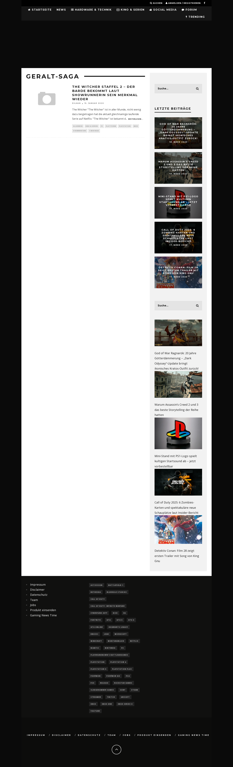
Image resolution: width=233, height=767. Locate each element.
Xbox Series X (125, 704)
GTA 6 (131, 620)
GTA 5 (120, 620)
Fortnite (96, 620)
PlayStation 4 (118, 662)
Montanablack (116, 641)
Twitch (111, 697)
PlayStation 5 (98, 669)
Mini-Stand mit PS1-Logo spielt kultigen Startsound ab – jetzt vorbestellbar (178, 201)
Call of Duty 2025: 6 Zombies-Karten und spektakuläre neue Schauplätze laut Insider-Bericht (178, 235)
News (61, 9)
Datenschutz (38, 595)
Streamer (96, 697)
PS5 (92, 683)
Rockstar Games (123, 683)
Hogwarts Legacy (118, 627)
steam (134, 690)
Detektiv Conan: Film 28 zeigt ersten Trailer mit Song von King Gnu (178, 270)
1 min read (94, 131)
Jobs (33, 605)
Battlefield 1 (115, 585)
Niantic (95, 648)
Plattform (111, 126)
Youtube (95, 711)
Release (104, 683)
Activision (97, 585)
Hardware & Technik (93, 9)
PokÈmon (96, 676)
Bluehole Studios (117, 592)
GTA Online (97, 627)
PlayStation (125, 126)
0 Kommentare (79, 131)
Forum (190, 9)
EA (124, 613)
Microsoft (121, 634)
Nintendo (110, 648)
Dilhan (76, 103)
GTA (109, 620)
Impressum (38, 584)
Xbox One (107, 704)
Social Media (164, 9)
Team (34, 600)
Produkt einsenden (43, 610)
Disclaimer (37, 589)
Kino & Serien (132, 9)
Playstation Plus (122, 669)
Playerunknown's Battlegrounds (109, 655)
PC (102, 126)
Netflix (134, 641)
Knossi (94, 634)
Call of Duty (98, 599)
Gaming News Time (43, 615)
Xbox (136, 126)
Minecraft (96, 641)
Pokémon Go (113, 676)
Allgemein (78, 126)
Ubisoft (125, 697)
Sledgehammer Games (102, 690)
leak (106, 634)
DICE (115, 613)
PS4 (128, 676)
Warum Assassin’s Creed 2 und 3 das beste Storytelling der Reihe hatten (178, 166)
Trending (196, 16)
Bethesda (96, 592)
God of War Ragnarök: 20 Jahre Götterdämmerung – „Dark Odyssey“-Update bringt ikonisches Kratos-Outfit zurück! (178, 131)
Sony (122, 690)
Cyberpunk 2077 (99, 613)
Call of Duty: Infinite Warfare (108, 606)
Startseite (41, 9)
